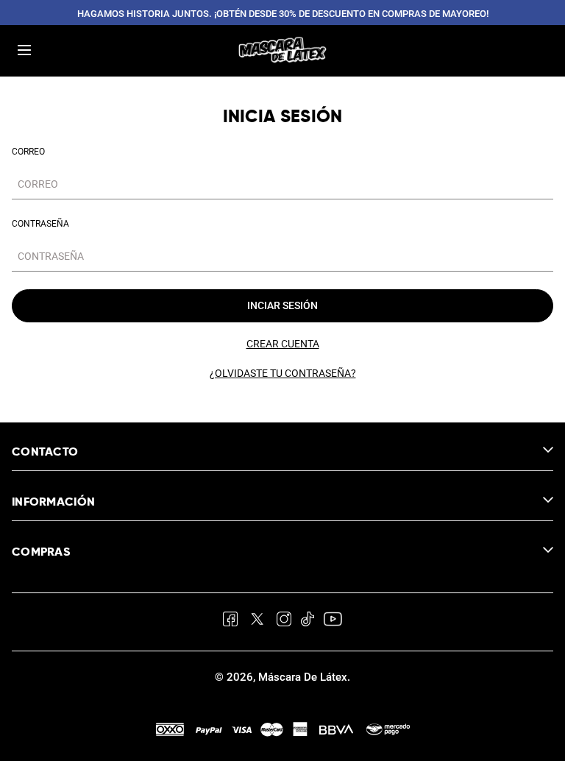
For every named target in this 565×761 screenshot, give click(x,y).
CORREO (28, 151)
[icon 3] (284, 622)
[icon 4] (307, 622)
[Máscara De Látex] (282, 50)
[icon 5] (332, 622)
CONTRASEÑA (40, 224)
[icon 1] (230, 622)
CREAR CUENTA (282, 344)
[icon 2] (257, 622)
